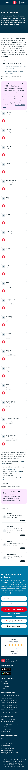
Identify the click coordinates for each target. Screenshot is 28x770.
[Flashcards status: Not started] (4, 517)
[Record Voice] (3, 120)
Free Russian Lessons (8, 710)
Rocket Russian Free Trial (10, 695)
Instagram (5, 686)
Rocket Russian (6, 698)
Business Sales (6, 743)
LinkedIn (4, 688)
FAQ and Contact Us (8, 719)
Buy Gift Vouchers (7, 722)
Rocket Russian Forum (9, 707)
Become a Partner (7, 750)
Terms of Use (6, 731)
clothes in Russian (11, 469)
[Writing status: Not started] (4, 557)
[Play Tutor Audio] (3, 113)
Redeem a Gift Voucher (9, 724)
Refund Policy (6, 726)
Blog (3, 741)
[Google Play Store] (14, 673)
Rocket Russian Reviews (9, 705)
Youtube (4, 681)
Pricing (23, 2)
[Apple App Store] (14, 669)
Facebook (4, 683)
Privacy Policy (6, 729)
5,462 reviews (20, 648)
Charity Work (6, 746)
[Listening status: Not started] (4, 531)
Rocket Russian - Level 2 (9, 700)
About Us (4, 738)
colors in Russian (17, 471)
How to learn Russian (9, 712)
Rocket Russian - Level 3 (9, 703)
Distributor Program (9, 748)
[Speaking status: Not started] (4, 544)
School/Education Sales (10, 753)
